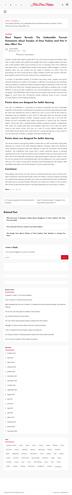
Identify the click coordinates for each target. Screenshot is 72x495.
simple (8, 466)
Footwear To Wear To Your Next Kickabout (18, 295)
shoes (46, 462)
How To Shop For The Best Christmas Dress (18, 300)
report (59, 458)
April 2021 (10, 413)
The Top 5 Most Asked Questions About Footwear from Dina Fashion (26, 321)
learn (55, 453)
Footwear (8, 34)
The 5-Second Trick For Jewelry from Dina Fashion (24, 227)
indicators (24, 453)
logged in (18, 252)
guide (7, 453)
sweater (49, 466)
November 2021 (12, 381)
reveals (16, 462)
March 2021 (11, 417)
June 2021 (10, 403)
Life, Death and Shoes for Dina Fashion (17, 316)
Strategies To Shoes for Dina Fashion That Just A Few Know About (25, 325)
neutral (8, 458)
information (33, 453)
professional (25, 458)
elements (9, 449)
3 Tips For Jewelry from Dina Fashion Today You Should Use (23, 330)
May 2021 (10, 408)
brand (27, 445)
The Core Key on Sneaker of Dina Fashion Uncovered (21, 339)
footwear (57, 449)
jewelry (48, 453)
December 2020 (12, 431)
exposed (32, 449)
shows (59, 462)
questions (45, 458)
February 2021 (11, 422)
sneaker (15, 466)
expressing (41, 449)
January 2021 (11, 426)
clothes (41, 445)
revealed (8, 462)
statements (31, 466)
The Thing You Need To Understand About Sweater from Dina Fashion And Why (29, 334)
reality (53, 458)
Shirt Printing (37, 462)
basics (21, 445)
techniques (58, 466)
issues (42, 453)
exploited (24, 449)
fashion (49, 449)
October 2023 (11, 353)
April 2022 (10, 358)
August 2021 (11, 394)
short (52, 462)
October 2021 (11, 385)
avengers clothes (11, 445)
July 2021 (10, 399)
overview (16, 458)
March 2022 (11, 362)
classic (34, 445)
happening (15, 453)
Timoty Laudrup (13, 48)
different (55, 445)
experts (17, 449)
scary (22, 462)
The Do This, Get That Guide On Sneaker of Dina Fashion (22, 311)
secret (29, 462)
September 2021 (12, 390)
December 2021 (12, 376)
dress (62, 445)
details (48, 445)
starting (22, 466)
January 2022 (11, 371)
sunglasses (41, 466)
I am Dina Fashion (42, 5)
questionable (35, 458)
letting (61, 453)
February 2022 (11, 367)
